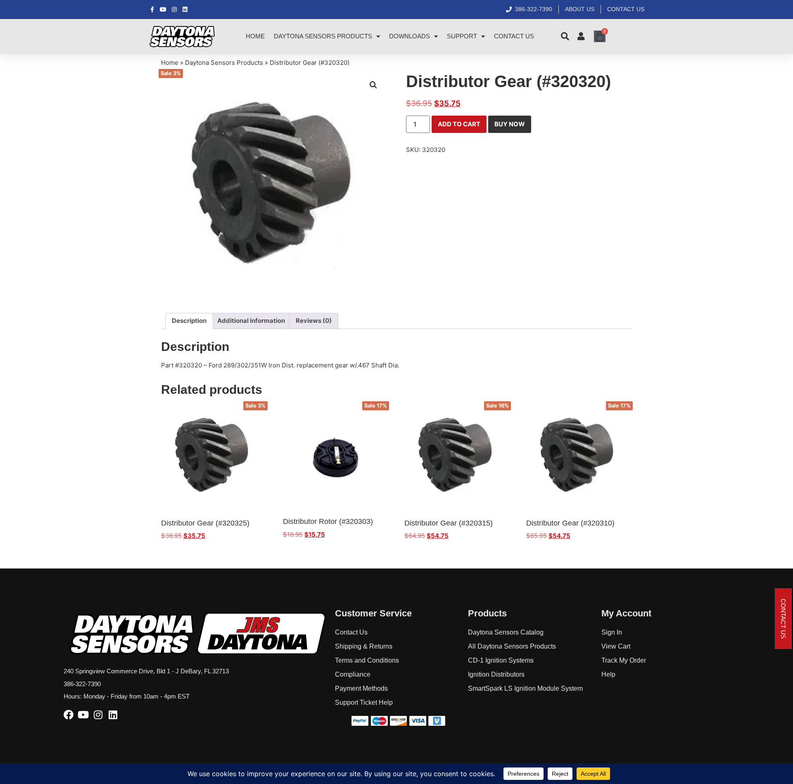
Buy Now (509, 124)
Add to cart (459, 124)
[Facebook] (69, 715)
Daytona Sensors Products (323, 36)
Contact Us (514, 36)
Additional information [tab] (251, 320)
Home (255, 36)
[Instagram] (98, 715)
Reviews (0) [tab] (314, 320)
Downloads (409, 36)
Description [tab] (189, 320)
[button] (373, 85)
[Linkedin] (113, 715)
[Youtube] (83, 715)
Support (462, 36)
